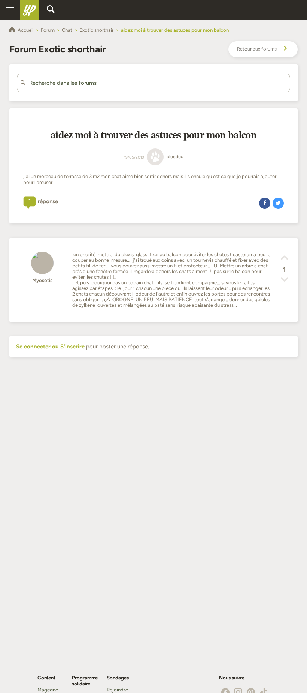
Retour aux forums (257, 49)
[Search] (50, 9)
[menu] (10, 10)
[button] (264, 203)
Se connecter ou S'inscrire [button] (50, 346)
